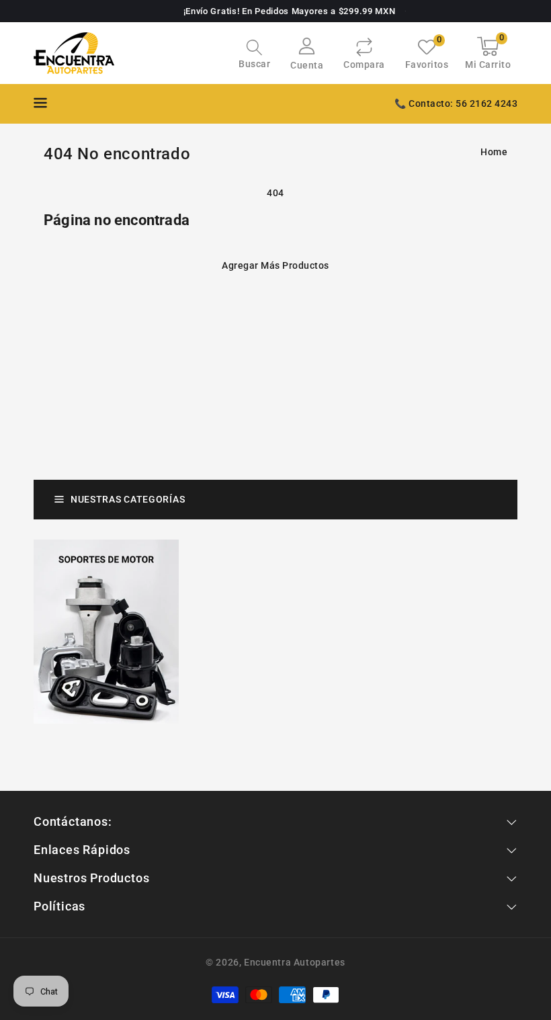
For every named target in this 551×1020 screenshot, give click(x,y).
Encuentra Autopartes (294, 962)
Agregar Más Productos (275, 265)
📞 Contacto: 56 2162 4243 (455, 103)
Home (493, 151)
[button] (254, 55)
